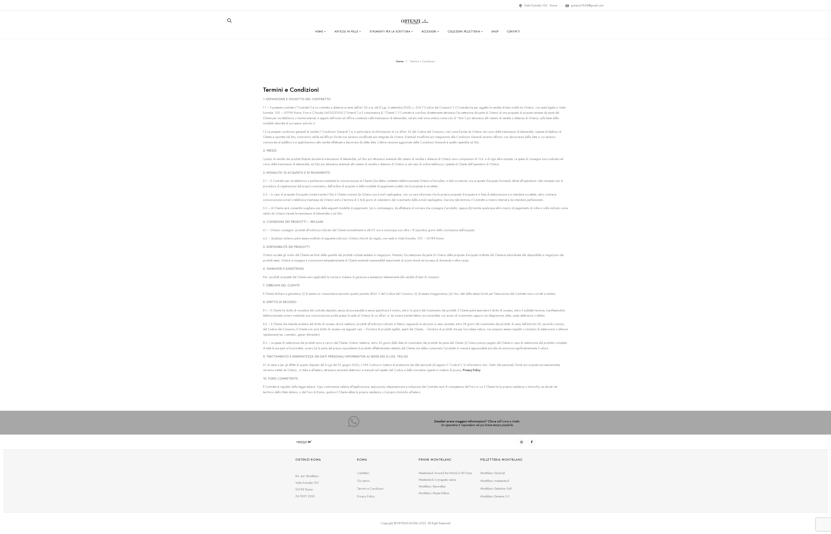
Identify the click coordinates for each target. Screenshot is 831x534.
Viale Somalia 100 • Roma (540, 5)
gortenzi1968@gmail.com (587, 5)
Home (399, 61)
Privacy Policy (471, 370)
